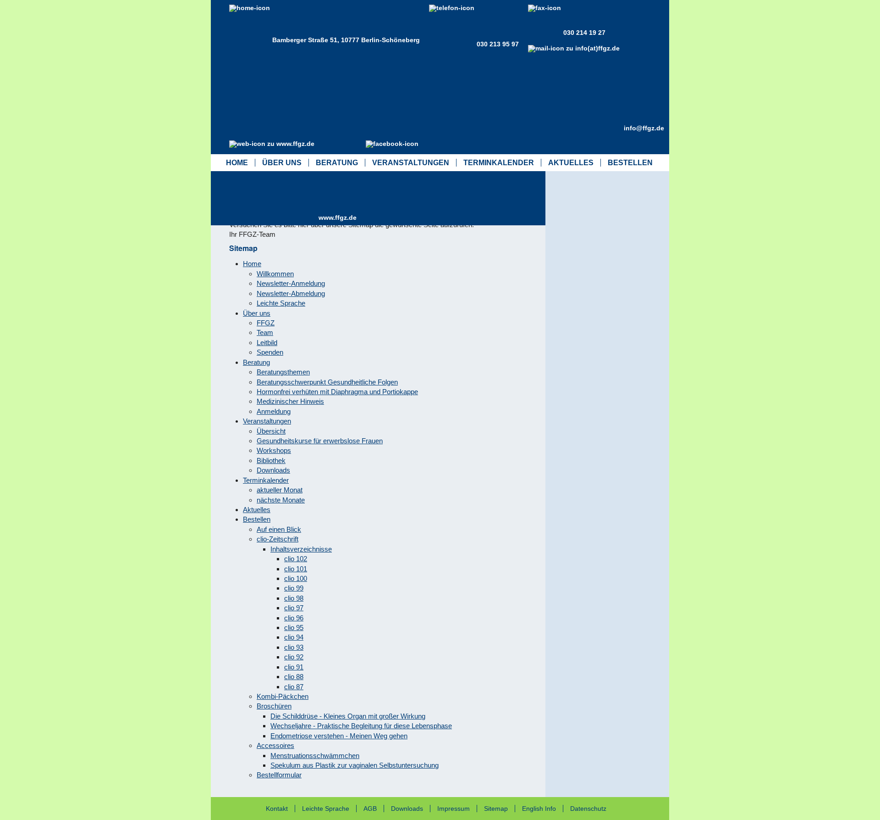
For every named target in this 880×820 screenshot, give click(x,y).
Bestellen (630, 163)
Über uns (282, 163)
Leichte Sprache (325, 808)
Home (237, 163)
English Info (539, 808)
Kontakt (277, 808)
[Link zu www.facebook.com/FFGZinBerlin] (394, 186)
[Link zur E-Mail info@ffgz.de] (576, 128)
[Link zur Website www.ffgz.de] (274, 217)
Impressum (453, 808)
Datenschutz (588, 808)
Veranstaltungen (410, 163)
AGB (370, 808)
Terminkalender (498, 163)
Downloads (407, 808)
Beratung (337, 163)
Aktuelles (571, 163)
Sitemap (496, 808)
